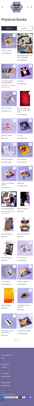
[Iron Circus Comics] (16, 7)
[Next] (19, 340)
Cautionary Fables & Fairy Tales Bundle (7, 82)
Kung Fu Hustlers (6, 305)
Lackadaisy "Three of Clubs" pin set (7, 331)
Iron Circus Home (6, 355)
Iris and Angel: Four (23, 208)
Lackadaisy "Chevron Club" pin (23, 306)
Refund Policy (5, 386)
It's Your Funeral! (22, 258)
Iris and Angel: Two (7, 258)
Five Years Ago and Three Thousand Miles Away (24, 110)
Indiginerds (20, 183)
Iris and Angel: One (7, 234)
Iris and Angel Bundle (7, 208)
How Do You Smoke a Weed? (7, 184)
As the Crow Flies (6, 50)
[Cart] (32, 7)
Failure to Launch (6, 108)
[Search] (28, 7)
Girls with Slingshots (7, 159)
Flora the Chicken (6, 135)
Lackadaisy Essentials (23, 331)
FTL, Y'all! (19, 135)
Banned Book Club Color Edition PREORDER (24, 56)
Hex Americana (22, 159)
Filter (10, 28)
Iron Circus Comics (10, 394)
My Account (5, 364)
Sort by (24, 28)
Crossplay (20, 81)
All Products (5, 373)
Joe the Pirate (5, 281)
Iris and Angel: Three (23, 234)
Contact (4, 367)
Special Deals (5, 376)
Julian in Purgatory (22, 281)
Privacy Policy (5, 383)
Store (3, 358)
